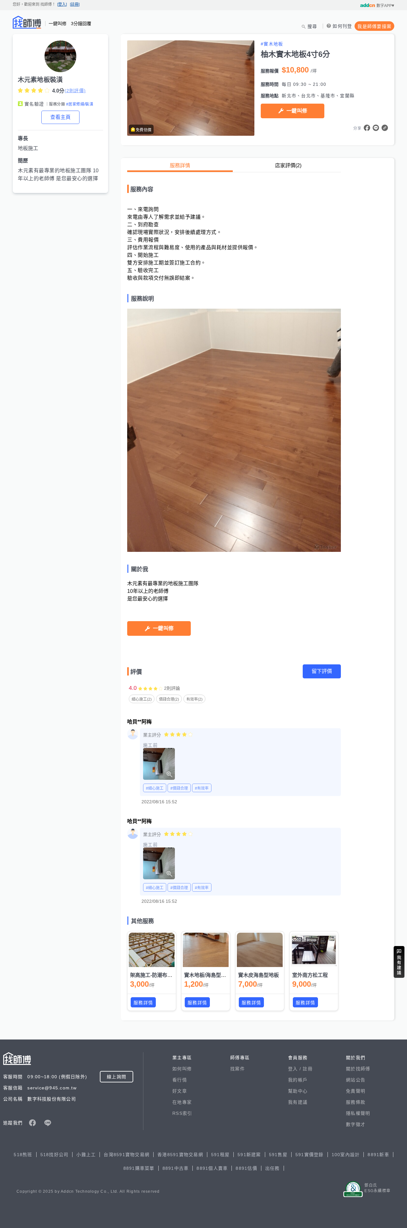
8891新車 (378, 1154)
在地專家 (182, 1102)
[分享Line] (376, 128)
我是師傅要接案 (374, 26)
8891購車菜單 (139, 1168)
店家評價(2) (288, 165)
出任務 (272, 1168)
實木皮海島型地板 (258, 975)
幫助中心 (297, 1091)
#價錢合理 (179, 788)
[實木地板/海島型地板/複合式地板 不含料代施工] (206, 950)
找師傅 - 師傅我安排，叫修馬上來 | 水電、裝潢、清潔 (27, 22)
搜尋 (312, 26)
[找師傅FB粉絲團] (32, 1123)
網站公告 (355, 1079)
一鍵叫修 (296, 110)
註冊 (308, 1068)
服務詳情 (180, 165)
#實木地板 (272, 43)
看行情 (179, 1079)
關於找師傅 (358, 1068)
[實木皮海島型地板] (260, 950)
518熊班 (23, 1154)
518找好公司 (54, 1154)
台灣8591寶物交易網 (126, 1154)
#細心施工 (154, 788)
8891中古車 (175, 1168)
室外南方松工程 (310, 975)
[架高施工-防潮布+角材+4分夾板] (152, 950)
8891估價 (246, 1168)
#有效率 (202, 788)
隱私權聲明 (358, 1113)
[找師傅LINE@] (48, 1123)
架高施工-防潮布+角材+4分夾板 (165, 975)
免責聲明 (355, 1091)
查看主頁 (60, 117)
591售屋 (278, 1154)
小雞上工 (86, 1154)
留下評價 (322, 671)
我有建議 (297, 1102)
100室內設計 (346, 1154)
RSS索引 (182, 1113)
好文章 (179, 1091)
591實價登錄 (309, 1154)
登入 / (295, 1068)
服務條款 (355, 1102)
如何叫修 (182, 1068)
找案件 (237, 1068)
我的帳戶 (297, 1079)
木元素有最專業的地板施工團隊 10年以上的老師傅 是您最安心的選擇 (58, 175)
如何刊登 (342, 26)
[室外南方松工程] (314, 950)
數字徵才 (355, 1124)
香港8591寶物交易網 (180, 1154)
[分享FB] (367, 128)
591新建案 (249, 1154)
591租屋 (220, 1154)
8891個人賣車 (212, 1168)
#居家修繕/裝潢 (79, 104)
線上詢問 (116, 1076)
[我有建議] (399, 962)
